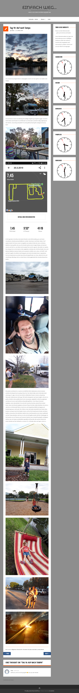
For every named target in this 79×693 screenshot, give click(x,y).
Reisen (42, 19)
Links (49, 19)
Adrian (12, 30)
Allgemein (14, 649)
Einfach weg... (39, 7)
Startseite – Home (33, 19)
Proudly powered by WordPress (32, 691)
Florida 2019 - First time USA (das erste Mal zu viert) (28, 649)
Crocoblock (51, 691)
